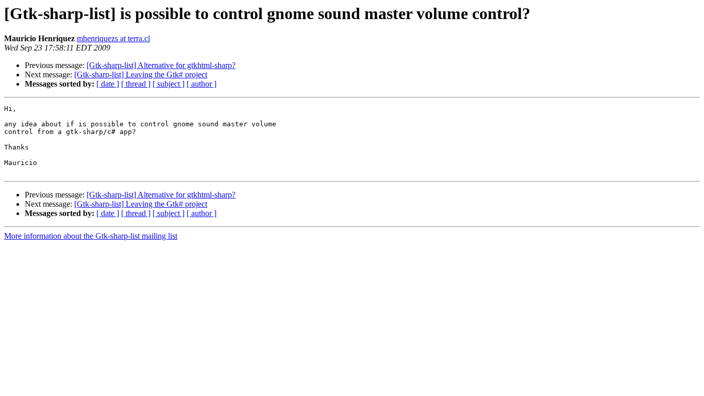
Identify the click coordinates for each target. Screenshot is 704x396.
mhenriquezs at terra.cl (113, 38)
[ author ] (201, 83)
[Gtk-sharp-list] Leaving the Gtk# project (140, 74)
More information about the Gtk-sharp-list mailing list (90, 236)
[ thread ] (135, 83)
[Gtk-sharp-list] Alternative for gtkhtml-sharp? (161, 65)
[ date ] (107, 83)
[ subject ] (169, 83)
